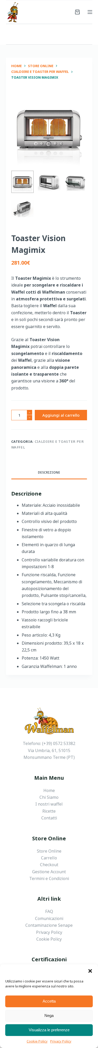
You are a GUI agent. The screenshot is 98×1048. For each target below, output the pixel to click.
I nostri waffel (49, 804)
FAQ (49, 911)
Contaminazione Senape (49, 925)
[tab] (49, 472)
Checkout (49, 864)
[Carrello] (77, 12)
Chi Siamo (49, 797)
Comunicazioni (49, 918)
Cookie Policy (37, 1041)
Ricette (49, 811)
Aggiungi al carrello (60, 415)
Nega (49, 1015)
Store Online (49, 851)
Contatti (49, 818)
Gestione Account (49, 872)
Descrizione (49, 472)
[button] (90, 971)
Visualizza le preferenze (49, 1030)
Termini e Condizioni (49, 878)
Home (49, 790)
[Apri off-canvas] (90, 12)
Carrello (49, 858)
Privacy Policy (60, 1041)
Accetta (49, 1001)
